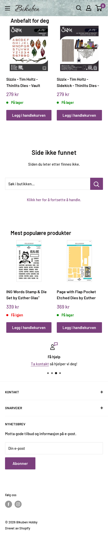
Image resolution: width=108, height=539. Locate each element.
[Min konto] (88, 8)
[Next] (96, 68)
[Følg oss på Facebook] (8, 504)
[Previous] (11, 68)
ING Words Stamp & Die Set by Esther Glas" (26, 294)
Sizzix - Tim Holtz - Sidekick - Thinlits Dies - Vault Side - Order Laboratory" (78, 82)
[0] (99, 8)
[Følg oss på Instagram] (18, 504)
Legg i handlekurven (28, 115)
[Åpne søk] (79, 8)
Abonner (20, 463)
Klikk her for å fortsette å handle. (54, 199)
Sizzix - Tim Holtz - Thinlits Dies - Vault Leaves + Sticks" (23, 82)
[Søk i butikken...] (96, 184)
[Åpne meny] (7, 8)
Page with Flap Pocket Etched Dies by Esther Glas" (76, 295)
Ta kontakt (40, 364)
